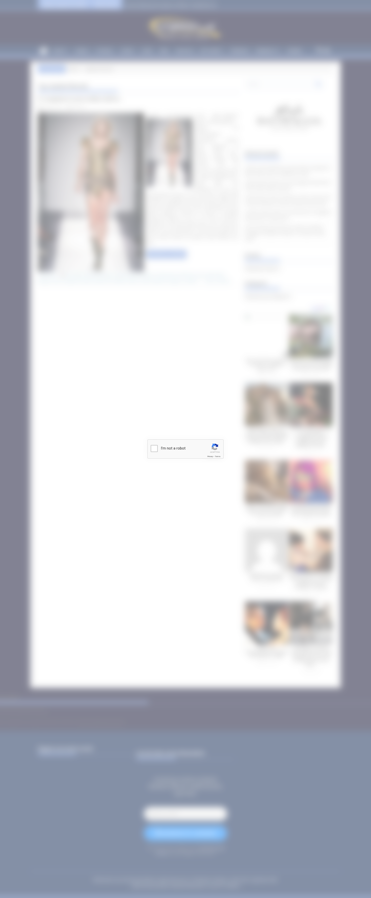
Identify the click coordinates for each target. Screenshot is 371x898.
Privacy (210, 456)
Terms (217, 456)
